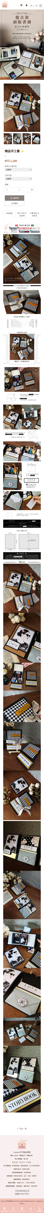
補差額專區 (17, 1179)
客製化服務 (11, 1183)
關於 (14, 1155)
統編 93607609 (22, 1193)
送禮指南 (10, 1176)
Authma (22, 1203)
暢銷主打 (23, 1155)
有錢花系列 (17, 1169)
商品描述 (9, 213)
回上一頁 (23, 1128)
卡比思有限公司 (22, 1190)
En (31, 5)
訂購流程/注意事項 (34, 214)
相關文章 (30, 1155)
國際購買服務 (10, 1186)
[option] (22, 108)
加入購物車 (14, 198)
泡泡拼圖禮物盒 (17, 1172)
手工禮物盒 (7, 1166)
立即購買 (14, 203)
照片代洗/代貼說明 (22, 214)
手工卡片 (15, 1162)
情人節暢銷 (18, 1159)
